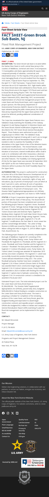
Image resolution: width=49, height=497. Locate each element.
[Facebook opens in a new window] (3, 413)
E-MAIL (11, 61)
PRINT (4, 61)
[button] (11, 4)
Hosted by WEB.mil (9, 462)
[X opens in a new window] (12, 413)
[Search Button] (41, 8)
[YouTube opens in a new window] (17, 413)
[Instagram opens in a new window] (8, 413)
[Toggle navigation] (45, 8)
